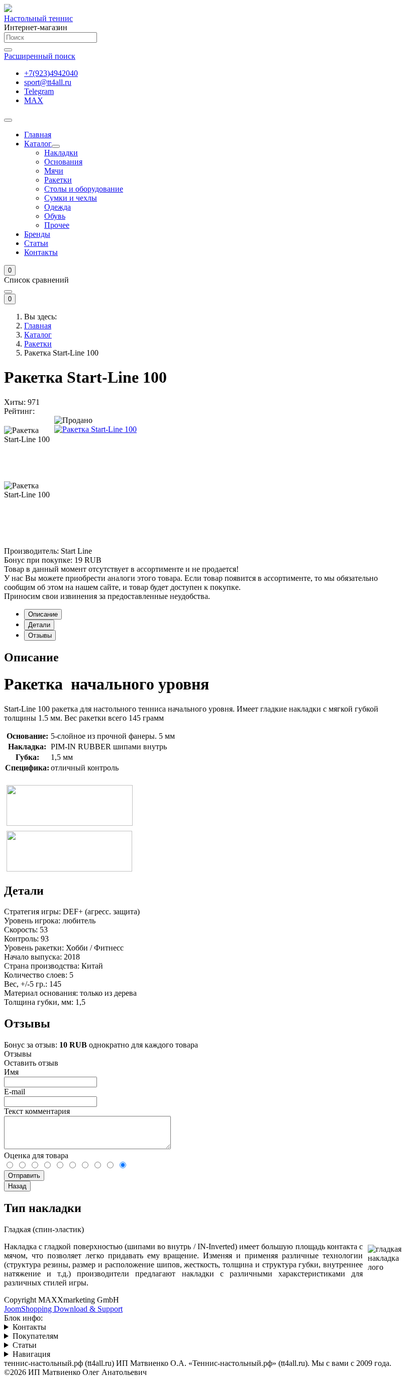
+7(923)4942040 (51, 73)
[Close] (8, 291)
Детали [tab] (39, 625)
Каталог (38, 143)
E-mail (14, 1091)
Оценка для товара (36, 1155)
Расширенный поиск (39, 56)
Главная (37, 134)
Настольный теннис (38, 18)
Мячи (53, 170)
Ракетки (58, 180)
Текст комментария (37, 1111)
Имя (11, 1072)
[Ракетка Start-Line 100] (95, 429)
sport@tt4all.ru (47, 82)
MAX (33, 100)
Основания (63, 161)
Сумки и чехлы (70, 198)
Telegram (39, 91)
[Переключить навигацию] (8, 120)
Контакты (41, 252)
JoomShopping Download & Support (63, 1309)
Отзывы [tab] (40, 635)
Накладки (61, 152)
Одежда (57, 207)
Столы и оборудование (83, 189)
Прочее (56, 225)
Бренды (37, 234)
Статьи (36, 243)
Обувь (54, 216)
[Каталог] (56, 146)
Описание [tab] (43, 614)
